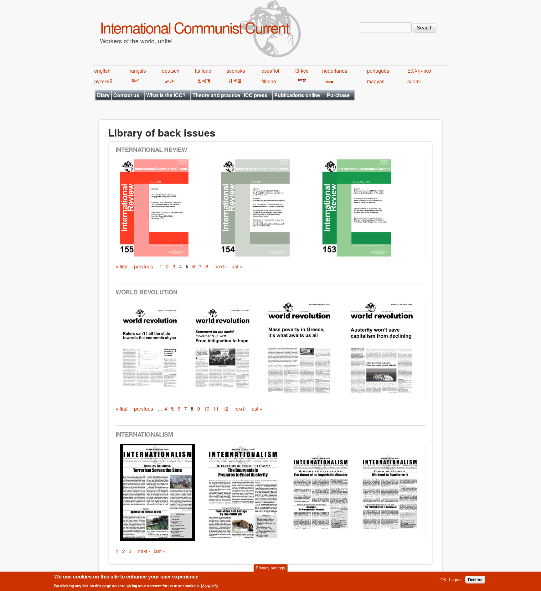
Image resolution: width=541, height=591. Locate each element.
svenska (236, 70)
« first (121, 266)
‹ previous (142, 266)
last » (236, 266)
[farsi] (168, 81)
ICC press (255, 95)
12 (225, 408)
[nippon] (234, 81)
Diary (103, 95)
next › (220, 266)
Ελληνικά (419, 70)
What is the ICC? (166, 95)
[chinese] (301, 81)
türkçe (302, 70)
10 (206, 408)
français (137, 70)
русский (103, 81)
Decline (475, 579)
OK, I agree (451, 579)
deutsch (170, 70)
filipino (268, 81)
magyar (375, 81)
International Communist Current (194, 27)
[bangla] (328, 81)
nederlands (334, 70)
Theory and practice (216, 95)
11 (216, 408)
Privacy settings (270, 568)
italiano (203, 70)
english (102, 70)
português (378, 70)
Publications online (297, 95)
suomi (414, 81)
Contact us (126, 95)
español (270, 70)
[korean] (203, 81)
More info (209, 585)
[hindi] (135, 81)
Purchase (338, 95)
